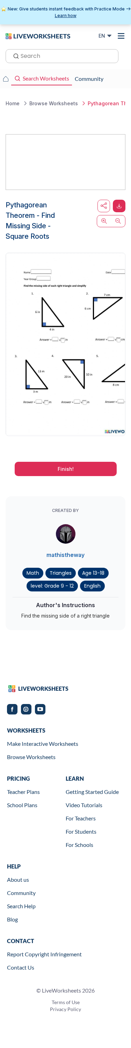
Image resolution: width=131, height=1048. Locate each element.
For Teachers (81, 818)
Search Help (21, 906)
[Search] (14, 55)
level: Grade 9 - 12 (52, 585)
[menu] (121, 36)
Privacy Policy (65, 1009)
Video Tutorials (84, 805)
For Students (81, 831)
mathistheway (65, 554)
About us (18, 879)
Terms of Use (66, 1002)
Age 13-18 (93, 572)
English (92, 585)
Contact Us (20, 967)
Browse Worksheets (31, 757)
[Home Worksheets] (5, 78)
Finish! (66, 469)
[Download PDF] (119, 206)
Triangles (61, 572)
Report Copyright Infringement (44, 954)
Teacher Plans (23, 791)
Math (33, 572)
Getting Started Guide (92, 791)
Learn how (66, 15)
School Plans (22, 805)
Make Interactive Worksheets (42, 743)
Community (21, 892)
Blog (12, 919)
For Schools (79, 844)
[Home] (38, 35)
